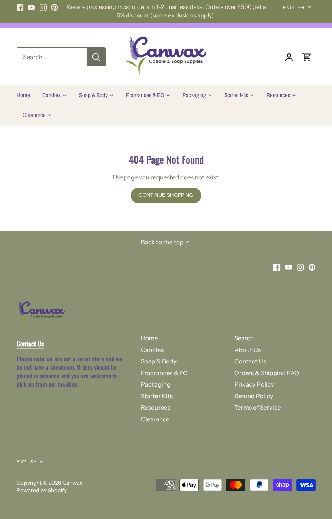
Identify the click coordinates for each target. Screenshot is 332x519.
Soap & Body (159, 361)
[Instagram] (43, 7)
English (293, 7)
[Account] (289, 57)
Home (149, 338)
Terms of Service (257, 407)
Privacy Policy (254, 384)
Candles (152, 350)
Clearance (155, 419)
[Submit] (96, 57)
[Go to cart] (307, 57)
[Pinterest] (54, 7)
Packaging (155, 384)
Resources (155, 407)
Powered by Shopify (42, 490)
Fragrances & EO (164, 373)
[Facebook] (20, 7)
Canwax (72, 482)
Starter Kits (157, 396)
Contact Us (250, 361)
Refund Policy (253, 396)
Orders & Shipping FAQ (266, 373)
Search (244, 338)
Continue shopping (165, 195)
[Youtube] (31, 7)
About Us (247, 350)
